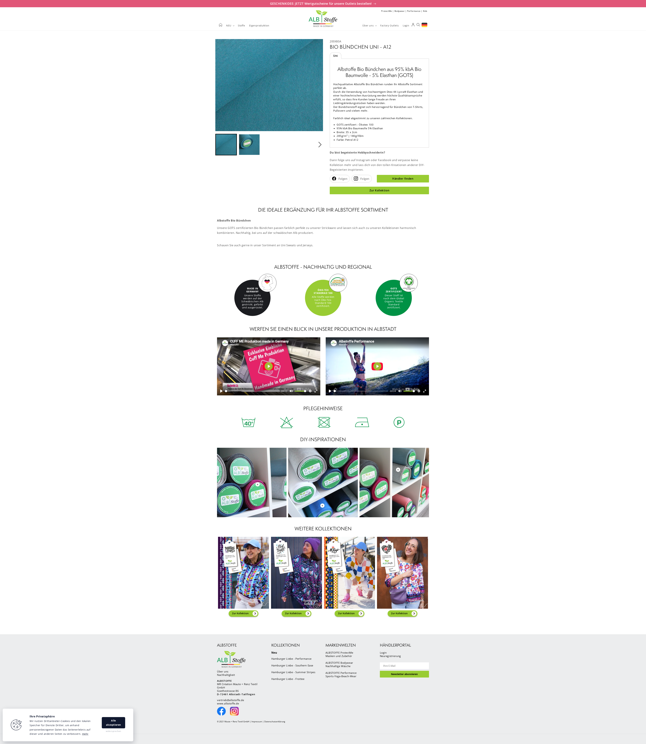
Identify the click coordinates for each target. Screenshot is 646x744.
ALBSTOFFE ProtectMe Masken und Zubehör (339, 654)
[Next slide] (320, 145)
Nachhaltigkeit (226, 675)
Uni (335, 56)
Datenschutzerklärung (274, 721)
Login (383, 652)
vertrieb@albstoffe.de (230, 700)
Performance (414, 11)
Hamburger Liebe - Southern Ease (292, 665)
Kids (425, 11)
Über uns (222, 671)
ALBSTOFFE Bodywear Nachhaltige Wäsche (339, 664)
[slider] (252, 391)
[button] (226, 144)
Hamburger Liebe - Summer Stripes (293, 672)
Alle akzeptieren (113, 722)
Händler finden (402, 178)
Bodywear (399, 11)
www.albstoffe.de (228, 703)
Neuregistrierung (390, 656)
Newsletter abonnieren (404, 674)
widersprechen (113, 731)
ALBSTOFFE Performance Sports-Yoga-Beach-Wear (341, 674)
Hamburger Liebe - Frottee (287, 679)
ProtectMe (386, 11)
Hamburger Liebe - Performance (291, 658)
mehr (85, 733)
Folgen (343, 179)
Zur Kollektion (379, 190)
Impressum (257, 721)
